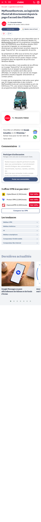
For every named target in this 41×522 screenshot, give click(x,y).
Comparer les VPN (20, 211)
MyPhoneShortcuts (8, 42)
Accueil (4, 7)
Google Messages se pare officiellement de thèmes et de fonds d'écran (16, 291)
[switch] (34, 2)
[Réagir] (4, 33)
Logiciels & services (15, 7)
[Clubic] (20, 2)
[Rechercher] (5, 2)
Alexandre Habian (16, 22)
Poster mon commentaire (20, 179)
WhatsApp (20, 133)
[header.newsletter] (9, 2)
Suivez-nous (10, 29)
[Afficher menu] (2, 2)
